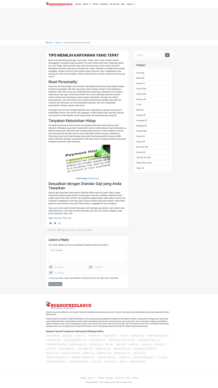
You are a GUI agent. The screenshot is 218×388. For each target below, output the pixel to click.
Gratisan (139, 94)
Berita (138, 78)
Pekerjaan (104, 353)
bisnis (68, 336)
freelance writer (57, 344)
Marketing (104, 4)
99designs (53, 336)
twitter (110, 361)
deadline (138, 336)
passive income (71, 353)
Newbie (78, 4)
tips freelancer (78, 361)
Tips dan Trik (114, 4)
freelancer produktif (121, 340)
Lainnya (129, 4)
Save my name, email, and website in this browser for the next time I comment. (84, 278)
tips (69, 218)
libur (51, 349)
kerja (65, 218)
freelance (54, 340)
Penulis (95, 4)
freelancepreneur (75, 340)
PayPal (138, 136)
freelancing (78, 344)
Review (139, 152)
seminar (124, 357)
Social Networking (144, 357)
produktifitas (107, 357)
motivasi (53, 353)
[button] (134, 4)
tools (97, 361)
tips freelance (56, 361)
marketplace (122, 349)
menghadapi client (145, 349)
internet (96, 344)
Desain (85, 4)
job (109, 344)
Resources (140, 147)
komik (146, 344)
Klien (123, 4)
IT (90, 4)
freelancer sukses (149, 340)
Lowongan (140, 120)
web (123, 361)
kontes (160, 344)
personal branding (83, 357)
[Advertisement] (68, 24)
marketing (103, 349)
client (124, 336)
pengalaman (122, 353)
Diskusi (139, 89)
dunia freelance (157, 336)
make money (67, 349)
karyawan (57, 218)
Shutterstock (93, 178)
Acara (138, 73)
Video (138, 168)
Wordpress (138, 361)
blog (80, 336)
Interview (139, 99)
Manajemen (85, 349)
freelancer (97, 340)
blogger (94, 336)
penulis (139, 353)
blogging (109, 336)
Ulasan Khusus (142, 163)
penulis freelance (58, 357)
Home (50, 42)
